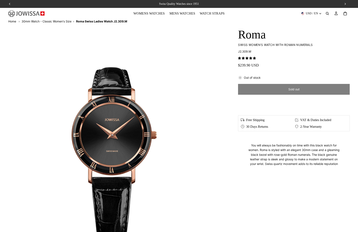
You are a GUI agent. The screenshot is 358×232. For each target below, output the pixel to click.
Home (12, 21)
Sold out (294, 89)
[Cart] (345, 13)
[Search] (327, 13)
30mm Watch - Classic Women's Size (46, 21)
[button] (247, 58)
